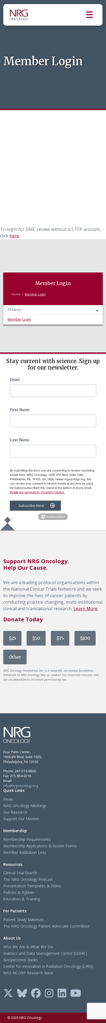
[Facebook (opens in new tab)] (36, 993)
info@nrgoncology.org (20, 785)
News (8, 799)
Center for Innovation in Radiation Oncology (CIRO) (48, 966)
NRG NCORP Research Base (28, 972)
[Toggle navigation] (94, 15)
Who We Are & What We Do (28, 946)
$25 (12, 638)
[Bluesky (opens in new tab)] (22, 993)
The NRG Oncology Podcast (28, 879)
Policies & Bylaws (18, 892)
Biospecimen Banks (20, 959)
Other (15, 657)
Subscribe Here (31, 505)
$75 (60, 638)
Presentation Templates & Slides (32, 885)
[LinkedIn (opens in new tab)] (62, 993)
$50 (36, 638)
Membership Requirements (27, 839)
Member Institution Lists (24, 852)
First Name (20, 409)
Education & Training (21, 898)
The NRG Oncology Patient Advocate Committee (46, 926)
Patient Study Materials (23, 919)
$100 (85, 638)
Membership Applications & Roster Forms (40, 845)
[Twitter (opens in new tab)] (8, 993)
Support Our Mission (21, 818)
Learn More (85, 609)
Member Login (19, 319)
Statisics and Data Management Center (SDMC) (45, 953)
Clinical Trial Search (20, 872)
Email (15, 379)
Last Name (19, 440)
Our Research (15, 812)
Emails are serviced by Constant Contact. (37, 492)
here (14, 236)
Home (15, 294)
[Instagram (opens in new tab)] (49, 993)
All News (14, 309)
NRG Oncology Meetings (25, 805)
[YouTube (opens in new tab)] (75, 993)
